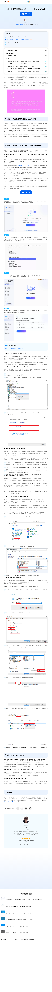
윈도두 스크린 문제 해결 (11, 50)
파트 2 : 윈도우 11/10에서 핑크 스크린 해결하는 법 (19, 39)
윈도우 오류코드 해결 (10, 53)
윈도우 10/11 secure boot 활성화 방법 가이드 (17, 63)
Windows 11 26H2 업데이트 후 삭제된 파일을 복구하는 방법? (20, 66)
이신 (27, 20)
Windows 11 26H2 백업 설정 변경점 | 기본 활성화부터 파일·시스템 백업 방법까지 (25, 71)
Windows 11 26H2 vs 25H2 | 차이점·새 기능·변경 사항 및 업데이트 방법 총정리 (24, 61)
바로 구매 (27, 14)
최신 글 (7, 58)
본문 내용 (8, 34)
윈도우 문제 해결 (19, 24)
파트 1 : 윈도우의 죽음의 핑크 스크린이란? (16, 37)
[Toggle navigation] (47, 2)
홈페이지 (4, 939)
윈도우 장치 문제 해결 (11, 55)
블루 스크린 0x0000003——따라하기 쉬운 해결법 (16, 348)
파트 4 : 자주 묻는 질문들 (12, 42)
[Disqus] (26, 869)
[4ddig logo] (6, 2)
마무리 (8, 44)
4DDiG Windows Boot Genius (11, 802)
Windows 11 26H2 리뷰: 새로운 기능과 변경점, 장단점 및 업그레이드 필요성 (24, 68)
